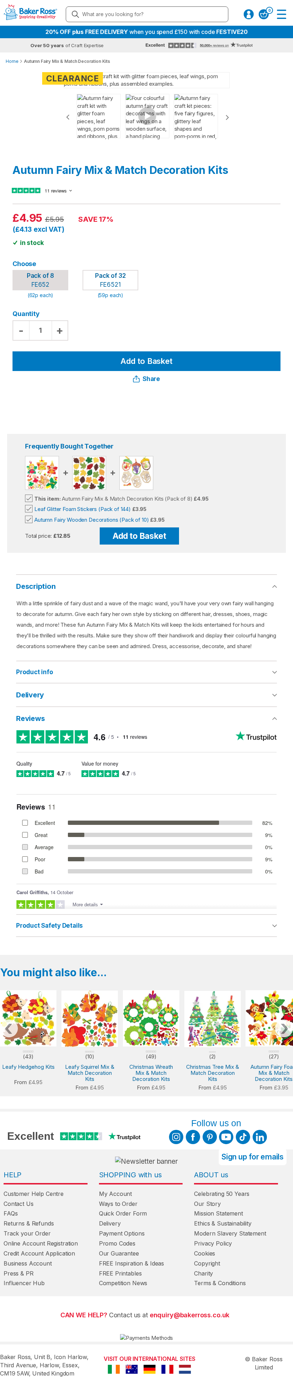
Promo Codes (117, 1243)
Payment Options (122, 1233)
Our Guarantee (119, 1253)
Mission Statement (218, 1213)
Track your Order (27, 1233)
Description (36, 586)
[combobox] (147, 14)
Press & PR (19, 1273)
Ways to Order (118, 1203)
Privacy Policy (213, 1243)
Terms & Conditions (219, 1283)
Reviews (30, 718)
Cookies (204, 1253)
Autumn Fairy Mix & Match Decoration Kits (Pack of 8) (113, 498)
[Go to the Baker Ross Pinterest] (210, 1137)
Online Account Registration (41, 1243)
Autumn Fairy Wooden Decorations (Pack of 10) (91, 519)
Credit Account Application (39, 1253)
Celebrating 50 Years (221, 1193)
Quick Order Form (123, 1213)
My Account (115, 1193)
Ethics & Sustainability (223, 1223)
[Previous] (68, 117)
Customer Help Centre (34, 1193)
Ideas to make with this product (178, 925)
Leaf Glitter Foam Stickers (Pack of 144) (82, 509)
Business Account (28, 1263)
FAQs (11, 1213)
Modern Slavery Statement (230, 1233)
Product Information (162, 672)
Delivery (30, 695)
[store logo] (30, 14)
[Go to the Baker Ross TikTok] (243, 1137)
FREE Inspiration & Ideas (131, 1263)
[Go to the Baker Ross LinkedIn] (260, 1137)
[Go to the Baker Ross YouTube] (226, 1137)
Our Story (207, 1203)
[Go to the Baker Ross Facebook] (193, 1137)
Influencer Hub (24, 1283)
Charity (203, 1273)
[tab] (146, 672)
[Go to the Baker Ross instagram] (176, 1137)
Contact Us (19, 1203)
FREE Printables (120, 1273)
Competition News (123, 1283)
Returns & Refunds (29, 1223)
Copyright (207, 1263)
